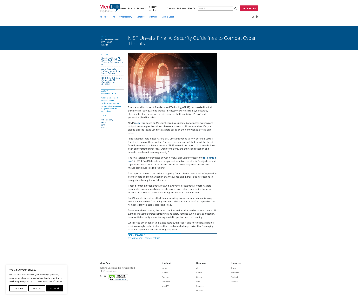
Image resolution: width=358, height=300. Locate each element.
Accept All (54, 288)
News (123, 8)
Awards (199, 290)
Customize (18, 288)
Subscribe (251, 8)
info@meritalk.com (108, 271)
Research (141, 8)
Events (131, 8)
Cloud (199, 272)
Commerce (150, 238)
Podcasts (181, 8)
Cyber (199, 277)
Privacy (234, 281)
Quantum (153, 17)
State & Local (168, 17)
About (233, 268)
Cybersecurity (125, 17)
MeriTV (191, 8)
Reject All (37, 288)
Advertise (235, 272)
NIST (158, 238)
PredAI (104, 127)
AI (114, 17)
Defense (141, 17)
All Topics (104, 17)
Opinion (171, 8)
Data (198, 281)
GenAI (104, 122)
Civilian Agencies (135, 238)
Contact (234, 277)
